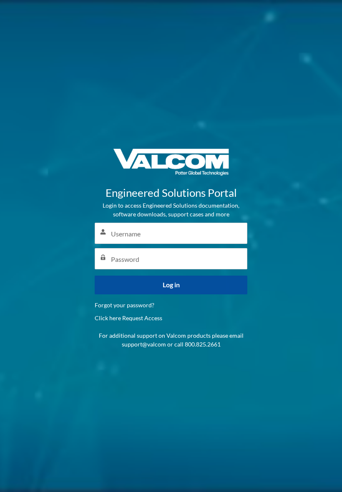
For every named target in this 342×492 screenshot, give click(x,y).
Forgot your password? (124, 305)
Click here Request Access (128, 317)
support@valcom (144, 344)
